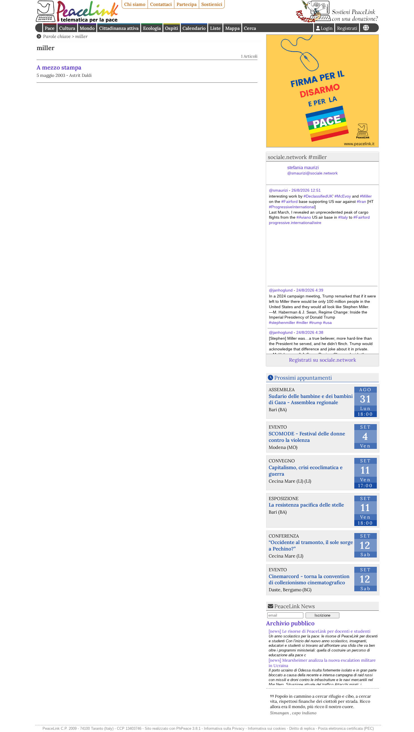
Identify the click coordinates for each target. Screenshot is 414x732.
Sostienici (211, 4)
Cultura (67, 28)
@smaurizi (278, 190)
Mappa (232, 28)
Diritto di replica (302, 728)
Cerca (250, 28)
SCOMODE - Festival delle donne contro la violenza (307, 436)
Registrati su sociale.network (322, 360)
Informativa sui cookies (267, 728)
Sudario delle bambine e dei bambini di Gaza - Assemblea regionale (311, 399)
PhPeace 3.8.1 (188, 728)
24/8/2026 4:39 (309, 290)
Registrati (347, 28)
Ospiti (171, 28)
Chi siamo (134, 4)
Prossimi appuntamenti (303, 377)
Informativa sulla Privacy (224, 728)
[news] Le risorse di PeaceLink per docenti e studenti (319, 631)
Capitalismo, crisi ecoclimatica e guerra (305, 470)
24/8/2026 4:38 (309, 332)
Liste (215, 28)
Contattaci (161, 4)
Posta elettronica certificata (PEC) (346, 728)
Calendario (194, 28)
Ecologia (152, 28)
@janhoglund (281, 290)
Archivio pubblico (290, 623)
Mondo (87, 28)
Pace (50, 28)
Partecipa (187, 4)
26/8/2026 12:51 (306, 190)
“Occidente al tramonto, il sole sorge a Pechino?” (311, 545)
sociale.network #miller (297, 157)
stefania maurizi (312, 170)
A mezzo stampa (59, 67)
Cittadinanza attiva (119, 28)
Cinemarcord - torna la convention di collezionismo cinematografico (309, 579)
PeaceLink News (294, 606)
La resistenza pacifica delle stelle (306, 505)
